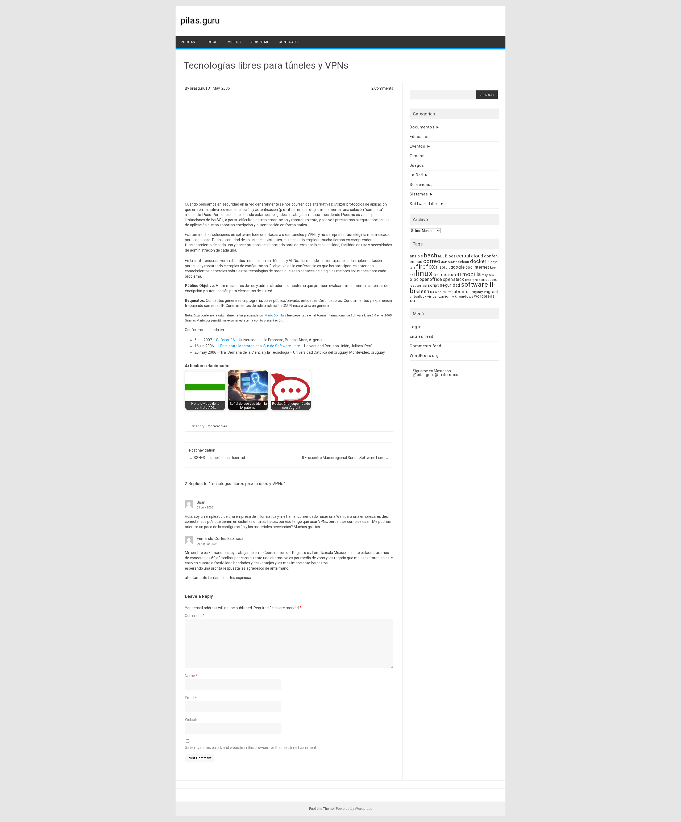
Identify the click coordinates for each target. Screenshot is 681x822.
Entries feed (421, 336)
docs (212, 42)
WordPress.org (424, 355)
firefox (425, 266)
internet (481, 267)
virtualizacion (438, 296)
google (458, 267)
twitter (448, 292)
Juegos (417, 165)
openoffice (431, 279)
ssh (425, 291)
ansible (416, 256)
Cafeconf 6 (225, 340)
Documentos (422, 127)
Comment (195, 616)
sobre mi (259, 42)
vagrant (491, 291)
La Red (416, 175)
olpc (414, 279)
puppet (491, 280)
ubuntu (461, 291)
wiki (454, 296)
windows (466, 296)
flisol (440, 267)
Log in (416, 326)
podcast (189, 42)
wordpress (484, 296)
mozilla (471, 274)
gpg (469, 267)
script (433, 285)
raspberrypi (418, 285)
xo (412, 300)
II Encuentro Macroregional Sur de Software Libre (259, 346)
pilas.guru (200, 20)
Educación (420, 136)
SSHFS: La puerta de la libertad (217, 458)
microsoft (450, 274)
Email (191, 698)
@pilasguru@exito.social (436, 374)
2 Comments (382, 88)
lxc (436, 275)
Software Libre (424, 203)
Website (191, 719)
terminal (436, 292)
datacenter (449, 262)
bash (430, 255)
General (417, 155)
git (448, 267)
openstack (453, 279)
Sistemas (419, 194)
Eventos (417, 146)
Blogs (450, 256)
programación (475, 280)
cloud (477, 255)
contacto (288, 42)
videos (234, 42)
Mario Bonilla (274, 315)
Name (191, 676)
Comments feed (425, 346)
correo (432, 261)
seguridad (450, 285)
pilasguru (197, 88)
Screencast (421, 184)
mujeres (488, 275)
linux (424, 273)
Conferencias (216, 426)
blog (441, 256)
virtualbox (418, 296)
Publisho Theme (321, 809)
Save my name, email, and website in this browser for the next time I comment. (251, 747)
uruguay (476, 292)
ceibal (463, 255)
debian (463, 262)
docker (478, 261)
